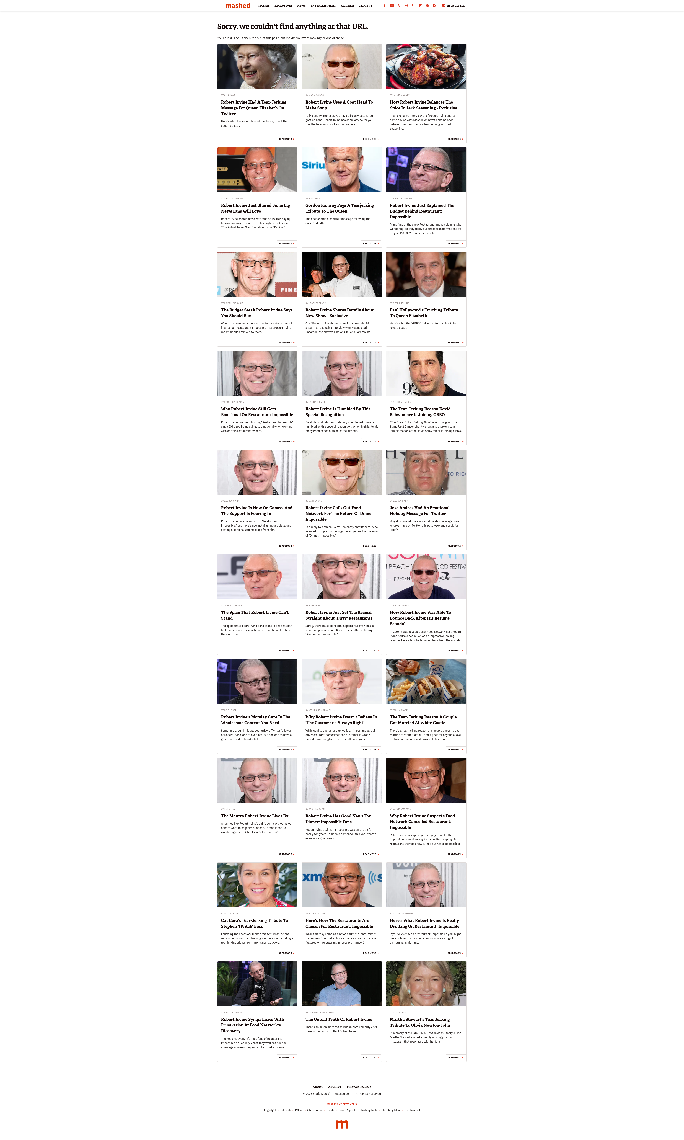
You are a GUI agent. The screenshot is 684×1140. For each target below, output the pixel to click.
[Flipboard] (420, 6)
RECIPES (264, 5)
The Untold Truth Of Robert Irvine (338, 1019)
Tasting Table (369, 1110)
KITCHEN (347, 5)
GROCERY (365, 5)
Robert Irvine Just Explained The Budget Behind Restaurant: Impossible (422, 211)
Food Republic (348, 1110)
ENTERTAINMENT (323, 5)
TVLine (299, 1110)
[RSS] (434, 6)
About (318, 1087)
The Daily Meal (391, 1110)
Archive (335, 1087)
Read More (285, 139)
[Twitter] (399, 6)
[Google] (427, 6)
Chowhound (315, 1110)
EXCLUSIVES (283, 5)
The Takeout (412, 1110)
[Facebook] (385, 6)
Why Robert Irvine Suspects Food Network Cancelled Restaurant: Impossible (422, 821)
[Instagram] (406, 6)
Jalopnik (285, 1110)
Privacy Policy (359, 1087)
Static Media (321, 1094)
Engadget (270, 1110)
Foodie (330, 1110)
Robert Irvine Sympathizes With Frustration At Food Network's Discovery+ (252, 1025)
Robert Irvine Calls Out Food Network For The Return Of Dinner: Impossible (339, 513)
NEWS (301, 5)
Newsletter (456, 5)
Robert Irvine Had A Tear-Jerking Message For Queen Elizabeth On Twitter (253, 107)
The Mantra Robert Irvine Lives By (254, 816)
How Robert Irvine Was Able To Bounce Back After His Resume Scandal (420, 618)
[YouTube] (392, 6)
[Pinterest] (413, 6)
